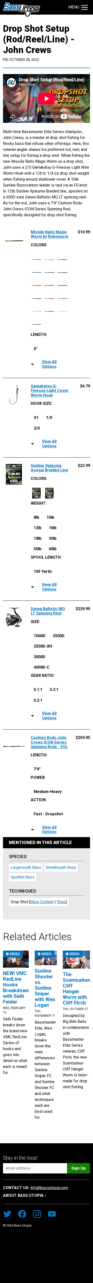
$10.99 (84, 232)
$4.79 (85, 386)
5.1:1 (38, 689)
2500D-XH (43, 646)
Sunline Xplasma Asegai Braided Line (49, 468)
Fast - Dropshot (48, 814)
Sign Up (78, 1168)
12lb (37, 527)
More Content (42, 902)
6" (35, 348)
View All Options (49, 364)
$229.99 (83, 609)
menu (73, 7)
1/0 (49, 417)
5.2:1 (54, 689)
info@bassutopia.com (49, 1187)
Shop (61, 902)
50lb (37, 548)
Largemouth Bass (26, 867)
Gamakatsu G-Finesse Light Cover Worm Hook (50, 391)
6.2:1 (38, 700)
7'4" (37, 769)
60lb (53, 548)
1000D (39, 635)
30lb (53, 538)
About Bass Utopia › (24, 1195)
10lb (50, 517)
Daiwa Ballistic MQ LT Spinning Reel (48, 611)
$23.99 (84, 466)
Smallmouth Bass (61, 867)
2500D (58, 635)
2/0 (37, 428)
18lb (37, 538)
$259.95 (83, 738)
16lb (53, 527)
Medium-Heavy (48, 791)
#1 (36, 417)
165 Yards (43, 571)
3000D (39, 657)
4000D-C (42, 667)
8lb (36, 517)
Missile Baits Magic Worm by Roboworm (49, 234)
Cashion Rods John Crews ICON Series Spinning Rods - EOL (49, 742)
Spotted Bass (22, 877)
